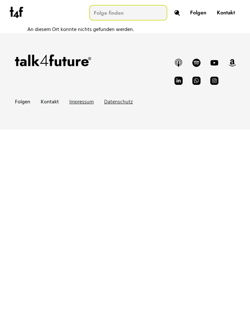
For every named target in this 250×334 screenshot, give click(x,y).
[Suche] (177, 13)
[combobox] (128, 13)
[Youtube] (214, 62)
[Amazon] (232, 62)
